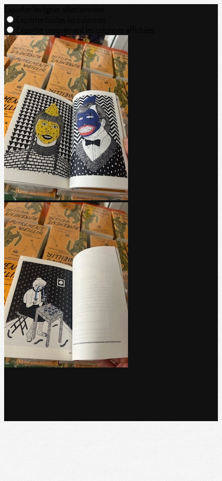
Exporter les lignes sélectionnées (54, 9)
